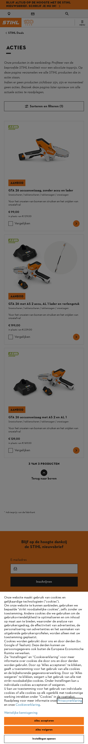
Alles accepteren (44, 721)
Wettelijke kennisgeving (20, 713)
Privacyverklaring (70, 701)
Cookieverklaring (28, 705)
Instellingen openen (43, 739)
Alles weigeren (44, 730)
